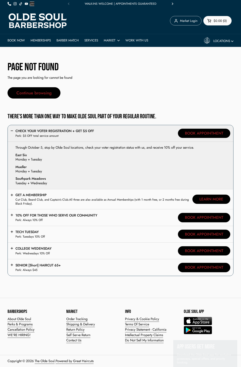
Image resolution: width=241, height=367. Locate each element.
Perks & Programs (20, 324)
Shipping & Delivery (80, 324)
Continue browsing (34, 93)
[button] (217, 20)
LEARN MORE (211, 199)
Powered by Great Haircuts (75, 361)
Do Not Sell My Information (144, 340)
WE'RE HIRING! (19, 335)
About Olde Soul (19, 319)
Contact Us (73, 340)
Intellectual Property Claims (144, 335)
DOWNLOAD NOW (190, 357)
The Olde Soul (45, 361)
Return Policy (75, 329)
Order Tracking (77, 319)
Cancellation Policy (21, 329)
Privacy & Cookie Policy (142, 319)
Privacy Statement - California (145, 329)
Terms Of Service (137, 324)
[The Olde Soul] (38, 20)
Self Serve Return (78, 335)
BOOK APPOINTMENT (204, 133)
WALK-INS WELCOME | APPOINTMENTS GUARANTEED (120, 3)
